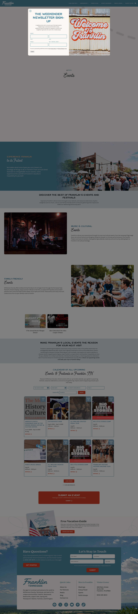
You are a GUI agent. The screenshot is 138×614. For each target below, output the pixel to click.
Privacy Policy (53, 48)
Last (50, 39)
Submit (32, 51)
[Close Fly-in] (30, 11)
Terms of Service (61, 48)
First (31, 39)
